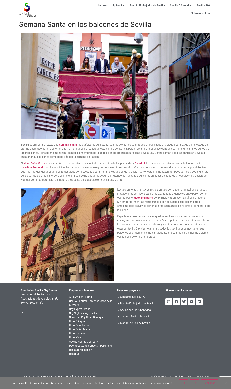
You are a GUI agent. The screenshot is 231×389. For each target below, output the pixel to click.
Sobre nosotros (200, 13)
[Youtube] (191, 301)
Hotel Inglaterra (78, 333)
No (194, 383)
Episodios (119, 5)
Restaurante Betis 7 (80, 349)
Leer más (209, 383)
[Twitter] (184, 301)
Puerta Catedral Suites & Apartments (90, 345)
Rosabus (74, 353)
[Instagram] (168, 301)
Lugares (103, 5)
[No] (225, 382)
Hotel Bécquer (77, 321)
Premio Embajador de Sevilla (147, 5)
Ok (183, 383)
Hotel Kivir (75, 337)
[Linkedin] (199, 301)
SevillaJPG (203, 5)
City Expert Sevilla (79, 309)
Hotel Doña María (79, 329)
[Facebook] (176, 301)
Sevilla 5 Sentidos (181, 5)
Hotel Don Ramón (79, 325)
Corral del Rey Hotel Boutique (86, 317)
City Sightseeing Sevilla (83, 313)
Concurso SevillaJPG (132, 296)
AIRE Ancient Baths (80, 296)
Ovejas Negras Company (83, 341)
